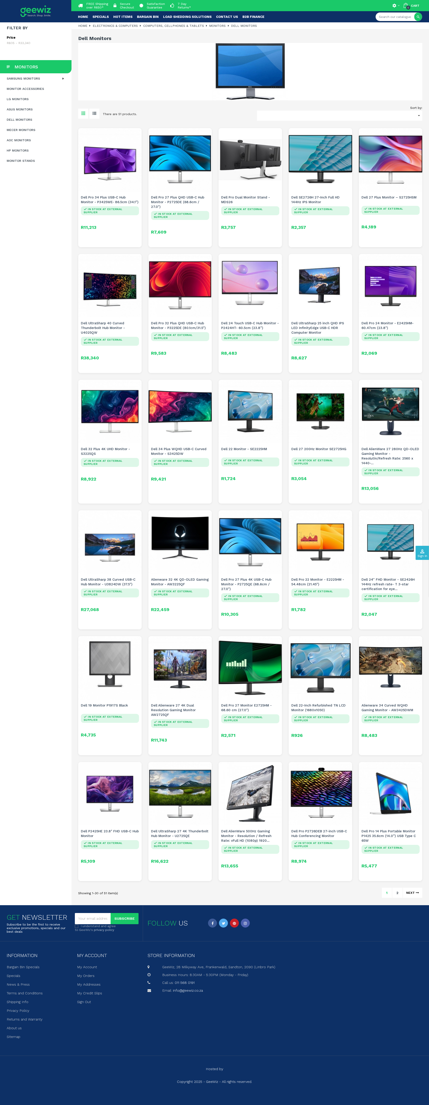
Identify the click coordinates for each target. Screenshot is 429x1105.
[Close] (259, 514)
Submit (214, 576)
